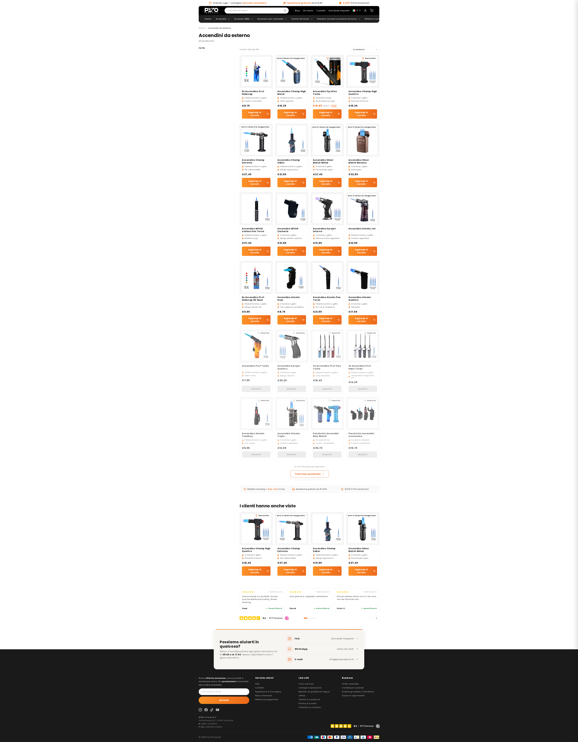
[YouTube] (217, 709)
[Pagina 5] (314, 618)
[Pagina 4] (312, 618)
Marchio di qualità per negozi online (314, 693)
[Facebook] (206, 709)
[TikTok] (211, 709)
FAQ (257, 683)
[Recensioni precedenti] (370, 618)
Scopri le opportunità (353, 695)
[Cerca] (285, 10)
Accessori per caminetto (270, 18)
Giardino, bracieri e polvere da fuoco (337, 18)
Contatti (259, 687)
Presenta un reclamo (310, 707)
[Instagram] (200, 709)
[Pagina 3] (310, 618)
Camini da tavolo (300, 18)
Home (208, 18)
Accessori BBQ (242, 18)
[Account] (365, 10)
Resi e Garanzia (263, 695)
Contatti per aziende (353, 687)
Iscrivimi (224, 700)
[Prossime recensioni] (376, 618)
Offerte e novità (372, 18)
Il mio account (306, 683)
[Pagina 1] (305, 618)
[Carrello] (371, 10)
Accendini (221, 18)
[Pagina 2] (308, 618)
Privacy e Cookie (308, 703)
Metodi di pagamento (266, 699)
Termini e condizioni (309, 699)
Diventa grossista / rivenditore (358, 691)
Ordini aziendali (350, 683)
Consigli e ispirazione (310, 687)
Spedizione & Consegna (268, 691)
